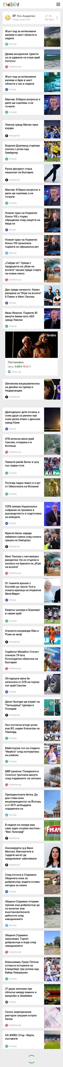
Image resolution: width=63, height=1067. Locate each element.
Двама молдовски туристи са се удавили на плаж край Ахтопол (22, 57)
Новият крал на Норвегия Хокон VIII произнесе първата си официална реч (22, 243)
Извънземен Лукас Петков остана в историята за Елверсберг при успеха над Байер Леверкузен (22, 967)
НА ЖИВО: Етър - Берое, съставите (19, 1037)
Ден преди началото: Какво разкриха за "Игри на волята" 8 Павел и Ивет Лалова (23, 293)
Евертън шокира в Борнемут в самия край (22, 611)
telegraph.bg (14, 136)
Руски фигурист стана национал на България (19, 170)
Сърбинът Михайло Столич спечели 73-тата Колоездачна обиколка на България (22, 657)
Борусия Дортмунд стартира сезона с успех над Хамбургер (22, 149)
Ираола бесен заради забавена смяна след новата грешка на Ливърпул (23, 537)
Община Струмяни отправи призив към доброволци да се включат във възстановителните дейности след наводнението (22, 910)
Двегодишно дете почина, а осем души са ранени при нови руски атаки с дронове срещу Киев (22, 417)
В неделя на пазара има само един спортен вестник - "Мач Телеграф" (23, 828)
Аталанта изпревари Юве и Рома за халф (22, 632)
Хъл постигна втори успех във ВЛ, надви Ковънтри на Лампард (22, 728)
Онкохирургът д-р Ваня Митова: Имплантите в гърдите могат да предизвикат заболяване (21, 853)
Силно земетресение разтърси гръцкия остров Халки (21, 1015)
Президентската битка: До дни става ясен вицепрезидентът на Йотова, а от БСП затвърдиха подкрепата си (23, 801)
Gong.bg (12, 112)
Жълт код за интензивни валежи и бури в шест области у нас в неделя (20, 80)
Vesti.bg (12, 89)
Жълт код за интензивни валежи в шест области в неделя (21, 35)
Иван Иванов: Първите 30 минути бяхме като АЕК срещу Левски (21, 316)
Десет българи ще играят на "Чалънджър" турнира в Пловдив (22, 705)
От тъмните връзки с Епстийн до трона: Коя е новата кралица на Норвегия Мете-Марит (23, 588)
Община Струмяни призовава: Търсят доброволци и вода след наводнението (20, 940)
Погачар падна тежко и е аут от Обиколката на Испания (22, 484)
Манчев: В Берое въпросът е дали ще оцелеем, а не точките (22, 103)
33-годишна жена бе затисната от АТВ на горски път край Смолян (22, 682)
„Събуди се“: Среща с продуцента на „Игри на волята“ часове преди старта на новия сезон (23, 268)
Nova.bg (12, 44)
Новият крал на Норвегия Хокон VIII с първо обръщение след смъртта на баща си (22, 218)
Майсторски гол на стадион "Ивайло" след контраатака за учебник (22, 752)
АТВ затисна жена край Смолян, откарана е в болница (19, 442)
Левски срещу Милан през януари (21, 126)
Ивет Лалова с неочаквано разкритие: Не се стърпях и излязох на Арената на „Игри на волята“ (23, 562)
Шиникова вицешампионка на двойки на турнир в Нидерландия (22, 387)
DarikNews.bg (15, 67)
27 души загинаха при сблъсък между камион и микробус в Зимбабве (21, 992)
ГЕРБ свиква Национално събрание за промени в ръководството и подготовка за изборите (23, 512)
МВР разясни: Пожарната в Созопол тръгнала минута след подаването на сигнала (23, 775)
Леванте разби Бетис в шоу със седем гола (22, 463)
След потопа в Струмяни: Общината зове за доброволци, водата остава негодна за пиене (22, 880)
